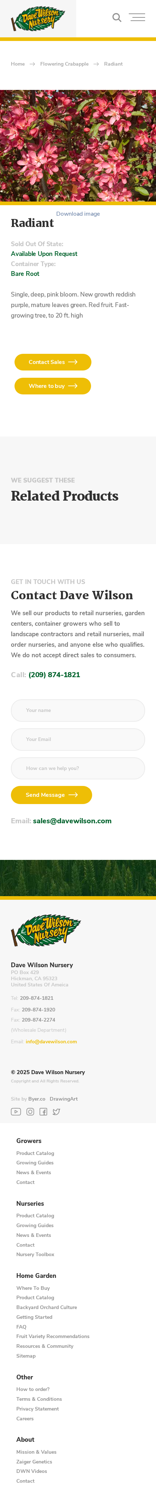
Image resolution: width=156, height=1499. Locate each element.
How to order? (32, 1389)
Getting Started (34, 1317)
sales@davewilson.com (72, 821)
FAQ (21, 1327)
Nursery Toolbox (35, 1254)
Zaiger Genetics (34, 1461)
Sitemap (26, 1356)
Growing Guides (35, 1162)
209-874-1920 (38, 1010)
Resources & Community (44, 1346)
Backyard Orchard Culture (46, 1307)
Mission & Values (36, 1452)
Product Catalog (35, 1153)
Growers (28, 1141)
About (25, 1440)
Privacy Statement (37, 1408)
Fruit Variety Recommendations (53, 1336)
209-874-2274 (38, 1020)
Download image (78, 214)
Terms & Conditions (39, 1399)
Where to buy (47, 386)
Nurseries (30, 1204)
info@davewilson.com (51, 1042)
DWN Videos (31, 1471)
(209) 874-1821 (54, 675)
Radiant (113, 64)
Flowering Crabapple (64, 64)
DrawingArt (64, 1099)
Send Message (45, 795)
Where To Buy (33, 1288)
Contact (25, 1182)
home (18, 64)
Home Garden (36, 1276)
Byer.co (36, 1099)
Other (24, 1377)
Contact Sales (47, 362)
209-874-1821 (36, 998)
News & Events (33, 1172)
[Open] (137, 19)
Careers (25, 1418)
